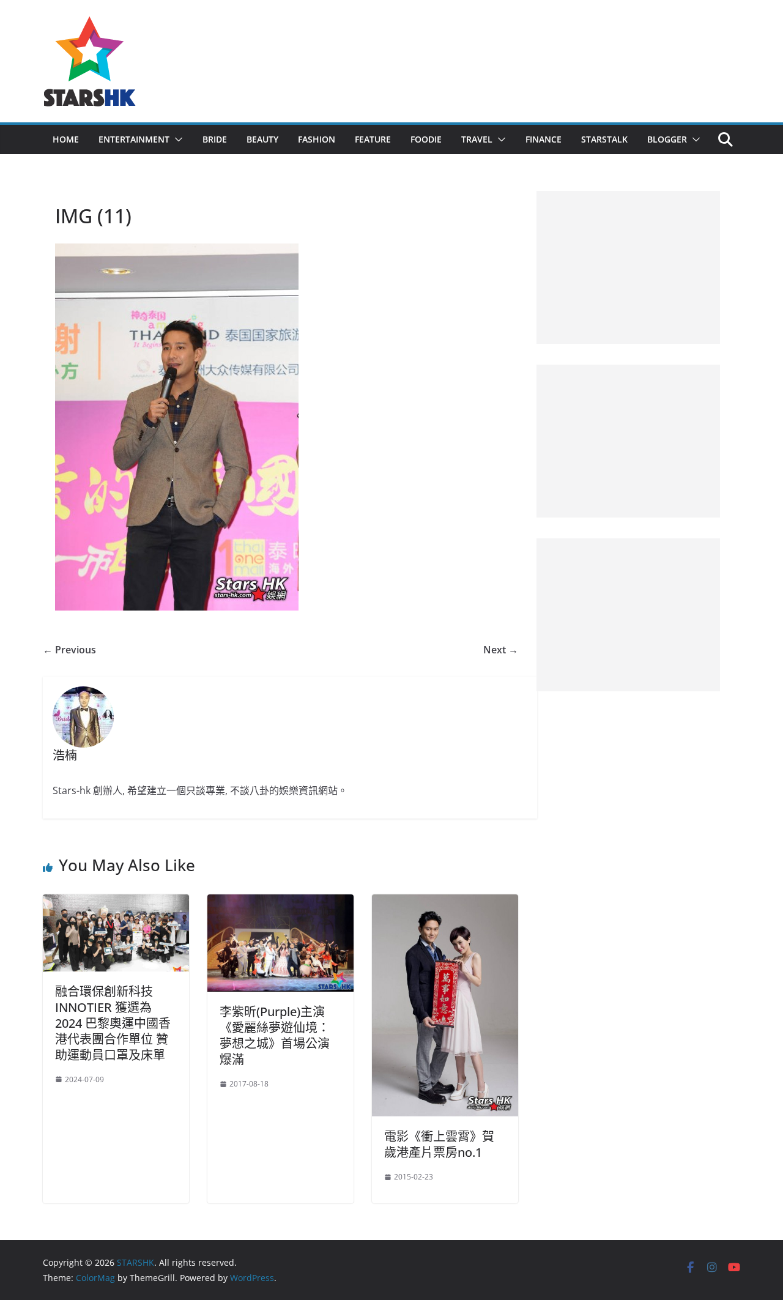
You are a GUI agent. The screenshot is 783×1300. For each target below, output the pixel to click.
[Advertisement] (628, 267)
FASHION (316, 139)
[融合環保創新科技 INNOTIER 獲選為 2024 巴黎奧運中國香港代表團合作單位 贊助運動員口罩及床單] (116, 903)
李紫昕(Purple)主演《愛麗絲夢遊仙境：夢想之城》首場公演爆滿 (275, 1035)
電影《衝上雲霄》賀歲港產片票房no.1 (439, 1144)
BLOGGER (667, 139)
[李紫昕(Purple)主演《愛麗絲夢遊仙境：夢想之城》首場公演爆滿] (280, 903)
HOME (66, 139)
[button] (176, 139)
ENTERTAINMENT (133, 139)
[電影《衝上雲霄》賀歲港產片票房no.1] (445, 903)
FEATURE (373, 139)
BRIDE (214, 139)
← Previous (69, 649)
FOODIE (426, 139)
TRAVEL (476, 139)
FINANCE (543, 139)
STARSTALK (604, 139)
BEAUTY (262, 139)
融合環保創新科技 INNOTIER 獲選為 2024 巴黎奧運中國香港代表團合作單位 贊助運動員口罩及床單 (113, 1023)
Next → (500, 649)
